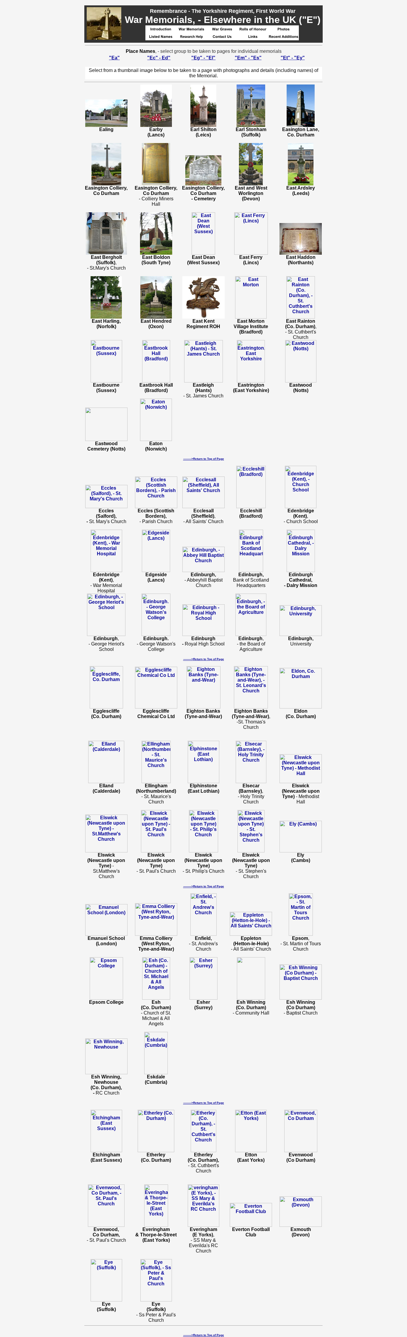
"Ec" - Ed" (158, 57)
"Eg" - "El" (203, 57)
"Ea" (114, 57)
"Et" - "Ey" (293, 57)
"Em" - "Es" (248, 57)
